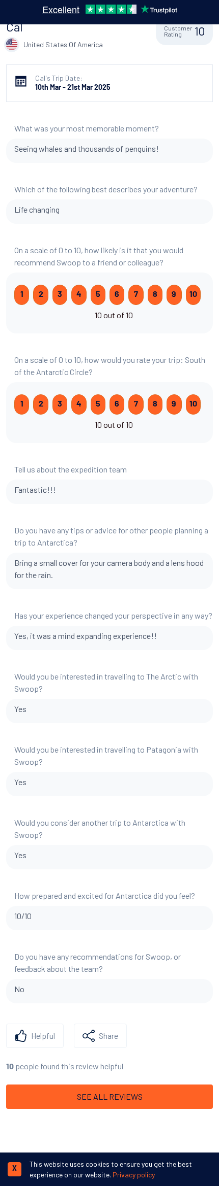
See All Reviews (110, 1096)
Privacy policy (134, 1174)
